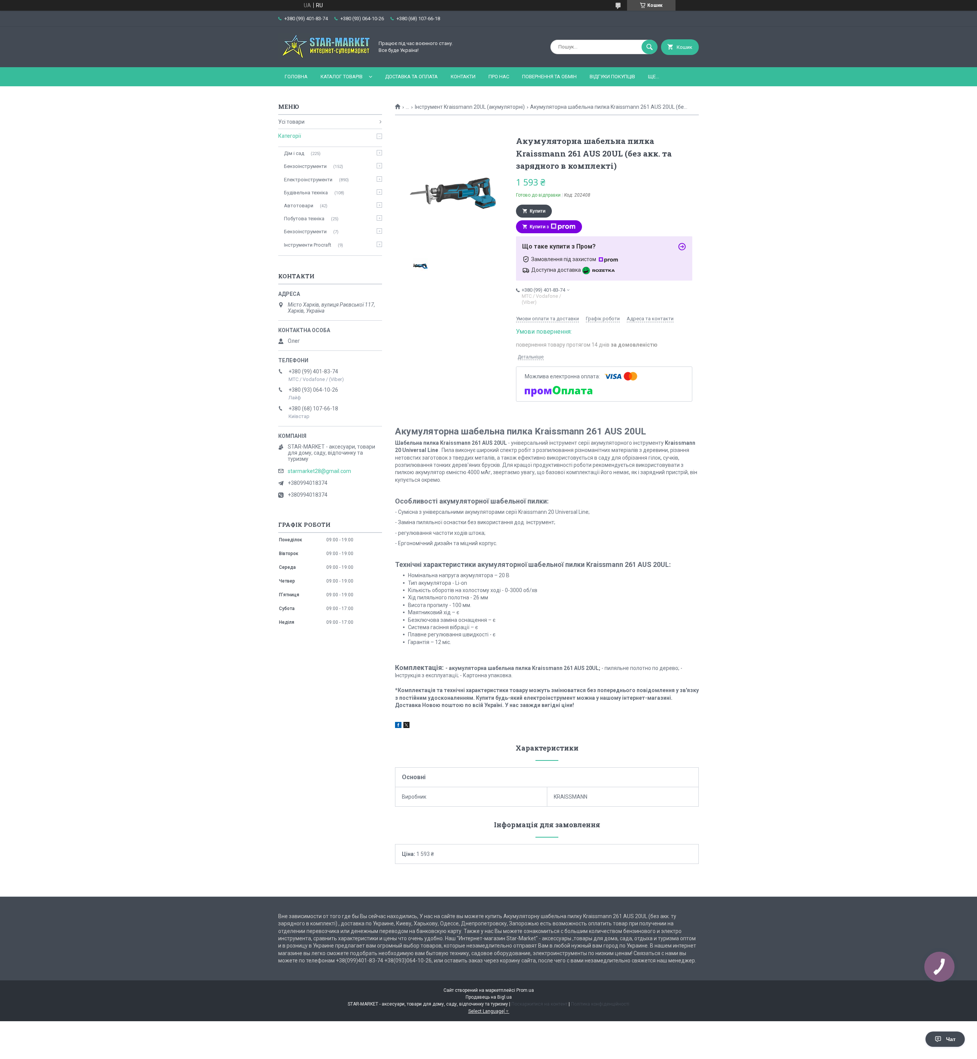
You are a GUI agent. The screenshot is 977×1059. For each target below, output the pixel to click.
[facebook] (398, 726)
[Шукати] (650, 47)
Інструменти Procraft (307, 245)
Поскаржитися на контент (539, 1004)
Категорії (289, 136)
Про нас (498, 76)
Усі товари (291, 122)
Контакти (463, 76)
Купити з (539, 226)
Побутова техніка (304, 218)
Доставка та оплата (411, 76)
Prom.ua (525, 990)
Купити (537, 211)
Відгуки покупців (612, 76)
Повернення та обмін (549, 76)
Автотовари (298, 205)
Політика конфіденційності (600, 1004)
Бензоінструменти (305, 166)
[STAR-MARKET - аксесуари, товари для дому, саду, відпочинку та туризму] (324, 58)
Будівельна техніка (306, 192)
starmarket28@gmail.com (319, 471)
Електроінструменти (308, 179)
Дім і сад (294, 153)
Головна (296, 76)
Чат (951, 1039)
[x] (406, 726)
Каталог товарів (342, 76)
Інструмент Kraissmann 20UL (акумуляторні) (470, 107)
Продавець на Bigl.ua (489, 997)
